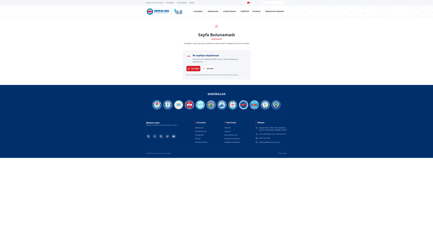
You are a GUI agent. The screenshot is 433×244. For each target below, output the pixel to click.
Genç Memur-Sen (231, 135)
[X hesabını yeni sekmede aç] (148, 136)
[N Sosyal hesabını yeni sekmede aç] (173, 136)
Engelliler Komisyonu (232, 142)
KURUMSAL (198, 11)
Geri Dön (210, 68)
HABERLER (245, 11)
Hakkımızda (199, 128)
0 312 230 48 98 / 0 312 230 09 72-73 (272, 134)
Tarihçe (197, 138)
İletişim (192, 3)
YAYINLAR (256, 11)
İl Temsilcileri (170, 3)
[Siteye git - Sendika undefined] (157, 104)
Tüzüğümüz (199, 135)
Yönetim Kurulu (201, 131)
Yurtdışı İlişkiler (182, 3)
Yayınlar (227, 131)
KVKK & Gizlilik (282, 153)
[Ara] (284, 3)
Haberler (227, 128)
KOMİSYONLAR (229, 11)
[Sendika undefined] (276, 104)
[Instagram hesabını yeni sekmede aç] (161, 136)
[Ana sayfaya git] (157, 11)
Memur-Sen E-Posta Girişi (154, 3)
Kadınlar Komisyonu (232, 138)
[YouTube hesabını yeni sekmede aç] (167, 136)
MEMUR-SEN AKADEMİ (274, 11)
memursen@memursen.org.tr (269, 142)
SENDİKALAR (213, 11)
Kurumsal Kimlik (201, 142)
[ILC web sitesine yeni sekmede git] (178, 11)
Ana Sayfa (195, 68)
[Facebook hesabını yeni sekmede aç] (154, 136)
